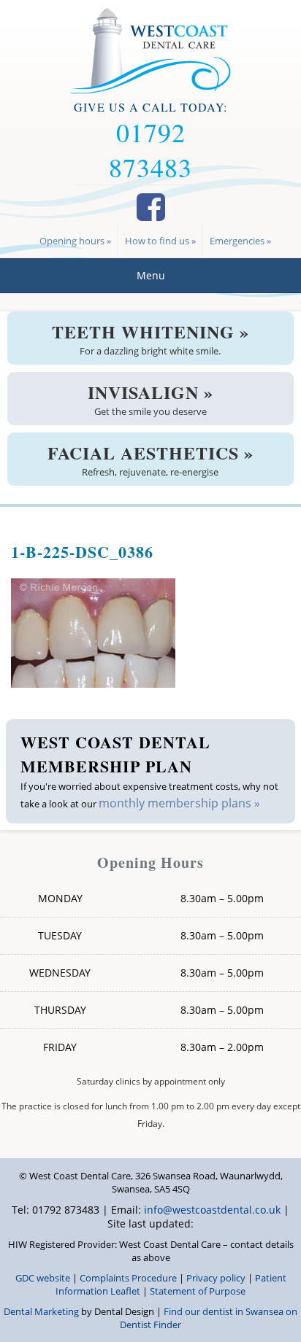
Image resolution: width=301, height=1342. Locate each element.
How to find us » (160, 240)
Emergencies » (240, 240)
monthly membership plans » (179, 803)
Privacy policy (215, 1277)
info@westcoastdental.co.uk (212, 1210)
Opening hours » (75, 240)
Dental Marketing (41, 1311)
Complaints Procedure (128, 1277)
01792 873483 (150, 150)
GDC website (42, 1277)
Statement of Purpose (197, 1291)
